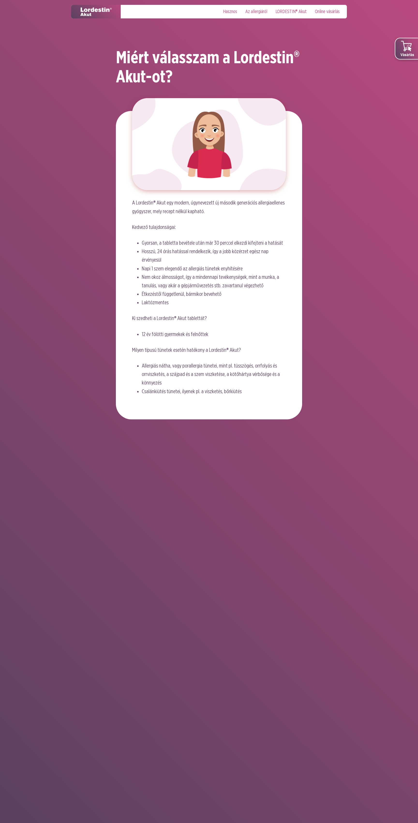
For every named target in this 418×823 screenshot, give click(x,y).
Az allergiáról (256, 11)
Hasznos (230, 11)
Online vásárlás (327, 11)
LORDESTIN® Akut (291, 11)
